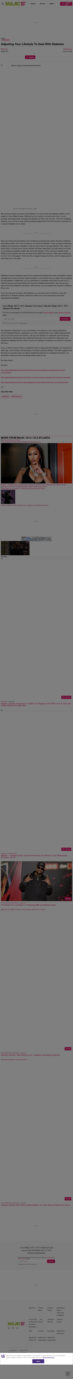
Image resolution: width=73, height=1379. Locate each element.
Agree (38, 1361)
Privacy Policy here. (48, 1357)
